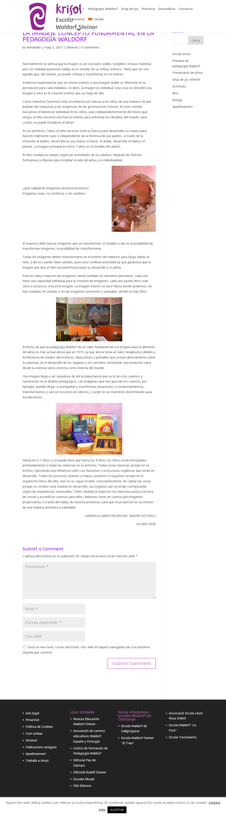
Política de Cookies (39, 726)
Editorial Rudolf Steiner (89, 772)
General (71, 47)
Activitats (179, 86)
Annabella (34, 47)
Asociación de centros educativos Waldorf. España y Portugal (89, 736)
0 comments (90, 47)
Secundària (166, 9)
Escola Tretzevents (183, 737)
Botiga (177, 100)
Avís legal (32, 713)
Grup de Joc (130, 9)
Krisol (76, 9)
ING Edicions (82, 786)
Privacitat (32, 720)
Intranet (78, 19)
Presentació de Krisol (187, 73)
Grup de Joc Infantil (186, 79)
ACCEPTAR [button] (117, 810)
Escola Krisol (181, 54)
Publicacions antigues (41, 747)
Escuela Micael (83, 779)
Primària (148, 9)
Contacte (185, 9)
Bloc (175, 93)
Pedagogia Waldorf (103, 9)
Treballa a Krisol (37, 760)
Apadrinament (182, 106)
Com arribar (34, 733)
